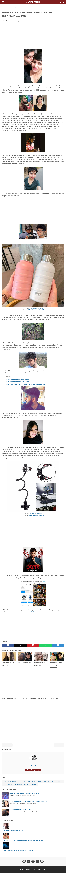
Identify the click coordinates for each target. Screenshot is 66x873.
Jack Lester (33, 765)
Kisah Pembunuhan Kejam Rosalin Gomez (17, 381)
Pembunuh (60, 781)
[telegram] (58, 645)
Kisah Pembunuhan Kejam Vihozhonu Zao (17, 379)
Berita (4, 781)
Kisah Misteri (26, 781)
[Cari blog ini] (63, 2)
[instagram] (33, 861)
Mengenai (21, 869)
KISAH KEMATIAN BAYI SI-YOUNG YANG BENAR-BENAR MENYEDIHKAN (25, 384)
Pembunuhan (18, 784)
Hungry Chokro (30, 612)
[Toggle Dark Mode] (61, 2)
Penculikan (27, 784)
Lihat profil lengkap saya (33, 770)
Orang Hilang (46, 781)
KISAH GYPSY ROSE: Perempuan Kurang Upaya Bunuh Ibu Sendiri (23, 840)
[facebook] (8, 645)
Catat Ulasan (26, 21)
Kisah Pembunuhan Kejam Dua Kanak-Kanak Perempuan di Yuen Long (28, 801)
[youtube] (28, 861)
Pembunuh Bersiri (7, 784)
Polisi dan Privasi (36, 869)
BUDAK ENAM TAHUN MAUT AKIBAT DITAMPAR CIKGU (24, 793)
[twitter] (20, 645)
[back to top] (62, 869)
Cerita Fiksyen (12, 781)
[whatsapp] (45, 645)
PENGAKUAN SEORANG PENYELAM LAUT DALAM (18, 850)
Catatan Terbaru (7, 745)
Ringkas (34, 784)
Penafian (44, 869)
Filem (19, 781)
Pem (53, 781)
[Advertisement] (33, 36)
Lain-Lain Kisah (36, 781)
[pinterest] (33, 645)
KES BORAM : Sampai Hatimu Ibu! (13, 831)
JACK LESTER (33, 2)
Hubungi (28, 869)
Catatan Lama (59, 745)
